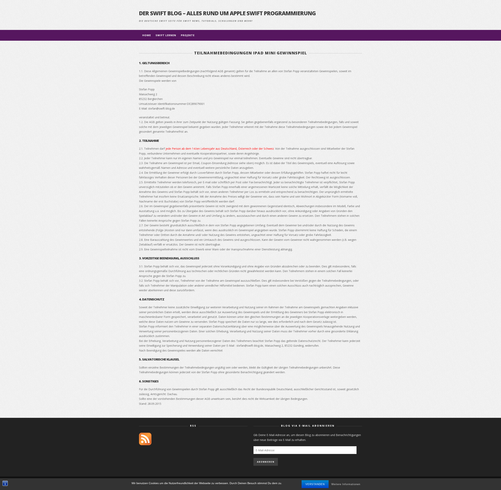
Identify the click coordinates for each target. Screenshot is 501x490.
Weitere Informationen (345, 484)
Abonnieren (265, 461)
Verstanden (315, 484)
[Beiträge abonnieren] (145, 439)
